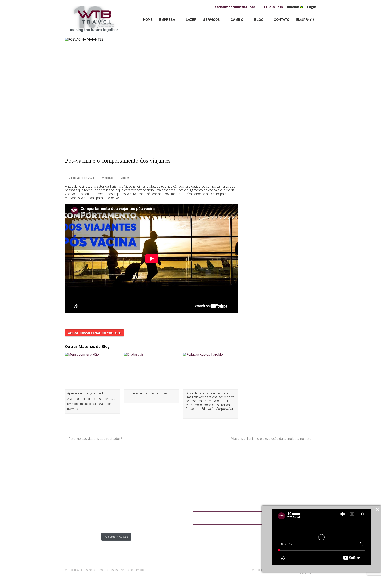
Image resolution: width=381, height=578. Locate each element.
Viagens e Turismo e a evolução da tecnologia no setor (272, 438)
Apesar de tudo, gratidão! (85, 393)
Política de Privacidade (116, 536)
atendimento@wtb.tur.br (121, 509)
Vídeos (125, 178)
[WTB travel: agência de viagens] (94, 18)
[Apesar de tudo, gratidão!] (92, 371)
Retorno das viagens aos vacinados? (95, 438)
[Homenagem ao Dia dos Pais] (151, 371)
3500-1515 (115, 515)
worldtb (107, 178)
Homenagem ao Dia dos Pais (146, 393)
